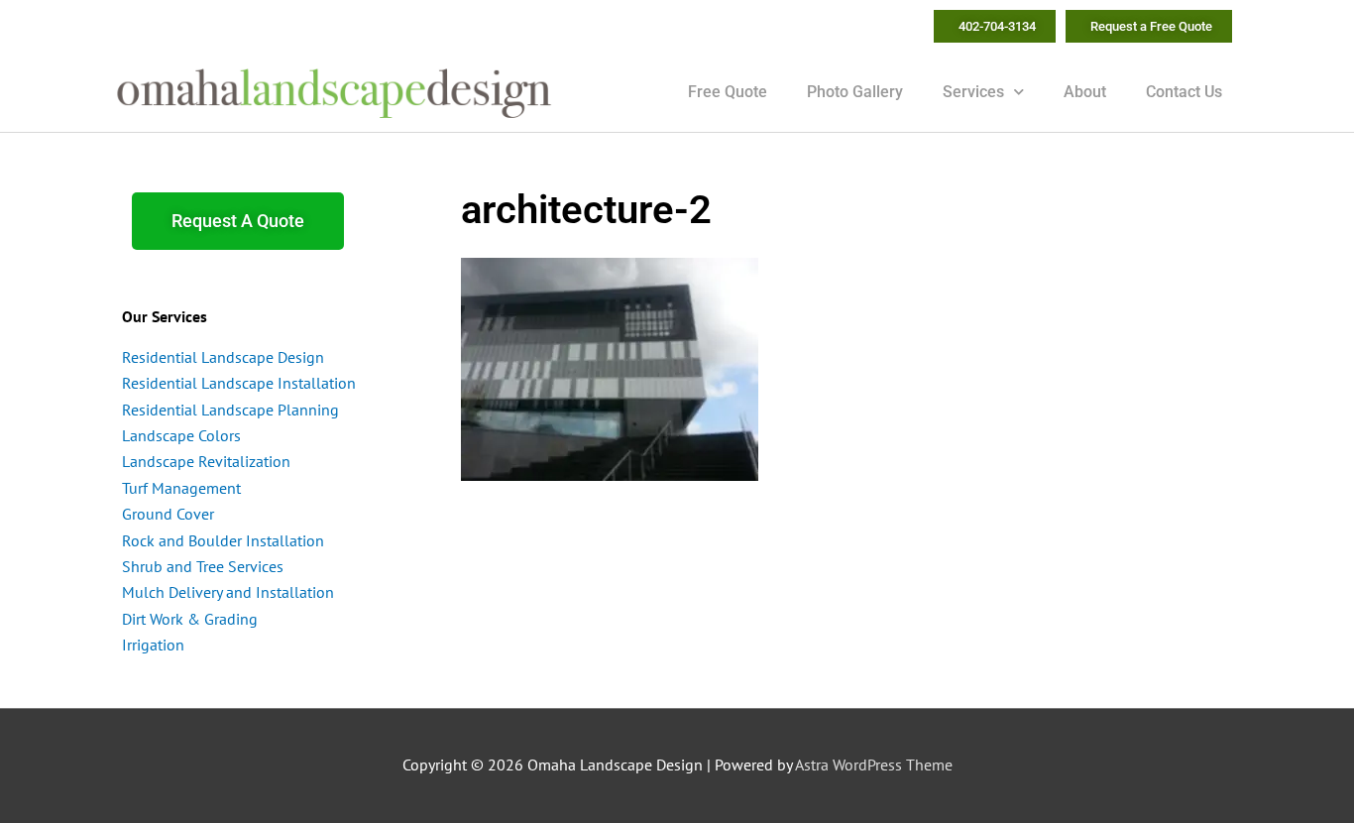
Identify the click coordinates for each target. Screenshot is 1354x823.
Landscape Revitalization (206, 461)
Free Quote (727, 91)
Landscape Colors (181, 435)
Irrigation (153, 644)
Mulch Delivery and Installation (228, 592)
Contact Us (1184, 91)
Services (973, 91)
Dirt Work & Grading (190, 619)
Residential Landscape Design (223, 357)
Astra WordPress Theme (874, 764)
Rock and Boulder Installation (223, 540)
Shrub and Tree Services (202, 566)
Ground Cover (168, 514)
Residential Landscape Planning (230, 409)
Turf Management (181, 488)
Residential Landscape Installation (239, 383)
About (1085, 91)
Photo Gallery (855, 91)
